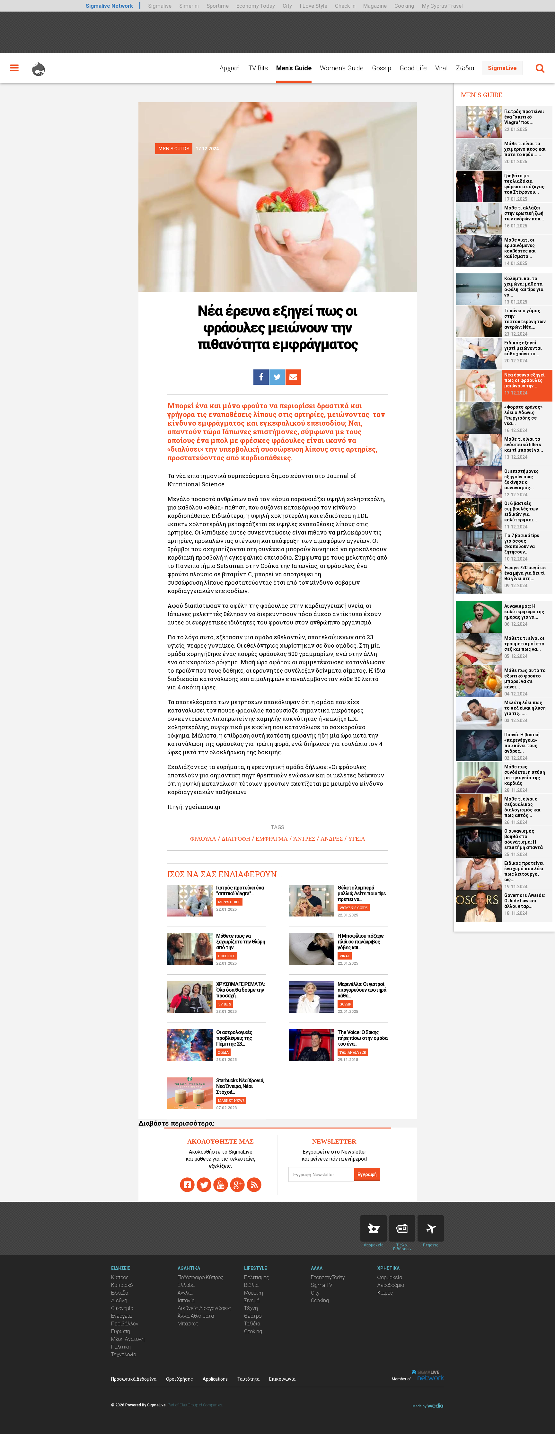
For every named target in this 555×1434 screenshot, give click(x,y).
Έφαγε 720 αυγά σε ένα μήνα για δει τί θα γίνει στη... (525, 573)
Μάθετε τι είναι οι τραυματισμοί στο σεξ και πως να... (524, 644)
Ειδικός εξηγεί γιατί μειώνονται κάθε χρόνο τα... (523, 348)
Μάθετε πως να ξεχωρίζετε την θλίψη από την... (240, 942)
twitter (204, 1184)
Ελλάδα (119, 1293)
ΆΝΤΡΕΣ (304, 839)
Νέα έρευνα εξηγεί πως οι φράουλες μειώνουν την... (524, 380)
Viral (441, 68)
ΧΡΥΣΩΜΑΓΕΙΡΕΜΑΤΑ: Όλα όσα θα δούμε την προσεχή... (240, 990)
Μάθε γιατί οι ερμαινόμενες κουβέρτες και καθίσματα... (520, 248)
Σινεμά (252, 1300)
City (287, 6)
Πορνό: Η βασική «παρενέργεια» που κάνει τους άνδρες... (522, 743)
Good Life (413, 68)
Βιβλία (251, 1285)
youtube (220, 1184)
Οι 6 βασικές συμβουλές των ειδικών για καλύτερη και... (521, 511)
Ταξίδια (252, 1324)
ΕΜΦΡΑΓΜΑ (272, 839)
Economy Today (255, 6)
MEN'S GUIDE (229, 901)
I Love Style (313, 6)
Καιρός (385, 1293)
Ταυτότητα (248, 1379)
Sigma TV (321, 1285)
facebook (187, 1184)
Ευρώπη (120, 1331)
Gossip (381, 68)
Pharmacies (373, 1228)
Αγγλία (185, 1293)
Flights (431, 1228)
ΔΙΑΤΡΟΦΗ (236, 839)
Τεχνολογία (123, 1354)
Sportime (218, 6)
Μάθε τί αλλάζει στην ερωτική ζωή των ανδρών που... (524, 213)
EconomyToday (328, 1277)
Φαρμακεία (389, 1277)
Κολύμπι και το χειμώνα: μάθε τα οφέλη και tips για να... (523, 286)
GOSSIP (345, 1004)
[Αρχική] (38, 65)
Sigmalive (160, 6)
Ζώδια (465, 68)
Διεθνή (119, 1300)
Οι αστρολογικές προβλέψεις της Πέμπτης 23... (234, 1038)
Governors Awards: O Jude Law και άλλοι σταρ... (524, 901)
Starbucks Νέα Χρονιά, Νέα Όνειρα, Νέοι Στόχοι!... (240, 1086)
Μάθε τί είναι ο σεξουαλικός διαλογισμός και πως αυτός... (522, 807)
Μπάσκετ (188, 1324)
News (402, 1228)
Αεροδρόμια (390, 1285)
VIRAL (344, 955)
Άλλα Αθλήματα (196, 1316)
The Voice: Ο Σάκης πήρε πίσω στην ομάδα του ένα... (362, 1038)
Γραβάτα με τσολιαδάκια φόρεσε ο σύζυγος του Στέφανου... (524, 184)
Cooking (404, 6)
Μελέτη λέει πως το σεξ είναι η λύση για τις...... (525, 708)
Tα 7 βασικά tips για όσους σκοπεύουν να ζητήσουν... (521, 543)
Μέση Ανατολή (128, 1339)
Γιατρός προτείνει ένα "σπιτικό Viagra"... (240, 891)
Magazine (375, 6)
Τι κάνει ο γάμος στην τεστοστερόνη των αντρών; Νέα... (525, 319)
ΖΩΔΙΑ (223, 1052)
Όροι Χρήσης (179, 1379)
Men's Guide (294, 68)
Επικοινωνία (282, 1379)
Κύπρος (120, 1277)
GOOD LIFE (226, 955)
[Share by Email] (293, 377)
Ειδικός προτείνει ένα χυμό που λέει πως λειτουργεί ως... (524, 871)
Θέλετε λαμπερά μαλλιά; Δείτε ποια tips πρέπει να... (362, 893)
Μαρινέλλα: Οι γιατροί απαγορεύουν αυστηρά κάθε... (362, 990)
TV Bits (258, 68)
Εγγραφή (367, 1174)
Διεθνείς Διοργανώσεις (204, 1308)
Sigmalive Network (109, 6)
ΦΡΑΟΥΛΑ (203, 839)
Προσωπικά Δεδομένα (133, 1379)
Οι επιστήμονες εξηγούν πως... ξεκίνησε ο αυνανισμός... (521, 479)
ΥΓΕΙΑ (356, 839)
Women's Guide (342, 68)
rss (254, 1184)
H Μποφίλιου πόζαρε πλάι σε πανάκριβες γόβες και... (360, 942)
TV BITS (224, 1004)
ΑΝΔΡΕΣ (332, 839)
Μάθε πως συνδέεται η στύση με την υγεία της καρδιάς (524, 775)
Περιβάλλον (124, 1324)
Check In (345, 6)
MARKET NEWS (231, 1100)
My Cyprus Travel (442, 6)
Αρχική (229, 68)
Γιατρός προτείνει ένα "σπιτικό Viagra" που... (524, 117)
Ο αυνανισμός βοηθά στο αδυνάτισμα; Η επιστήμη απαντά (523, 839)
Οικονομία (122, 1308)
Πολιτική (121, 1347)
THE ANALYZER (352, 1052)
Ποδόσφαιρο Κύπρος (201, 1277)
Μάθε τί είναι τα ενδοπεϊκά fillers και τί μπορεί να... (523, 445)
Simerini (189, 6)
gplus (237, 1184)
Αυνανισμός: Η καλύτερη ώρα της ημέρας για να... (524, 612)
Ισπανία (186, 1300)
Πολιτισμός (256, 1277)
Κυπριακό (122, 1285)
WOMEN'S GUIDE (353, 907)
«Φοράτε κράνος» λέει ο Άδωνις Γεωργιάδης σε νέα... (523, 415)
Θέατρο (252, 1316)
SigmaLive (502, 68)
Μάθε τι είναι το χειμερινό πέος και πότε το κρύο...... (525, 149)
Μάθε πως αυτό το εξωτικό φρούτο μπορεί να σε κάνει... (525, 678)
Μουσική (253, 1293)
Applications (215, 1379)
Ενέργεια (121, 1316)
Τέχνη (251, 1308)
